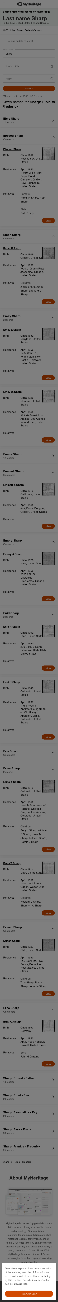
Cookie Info (20, 1284)
